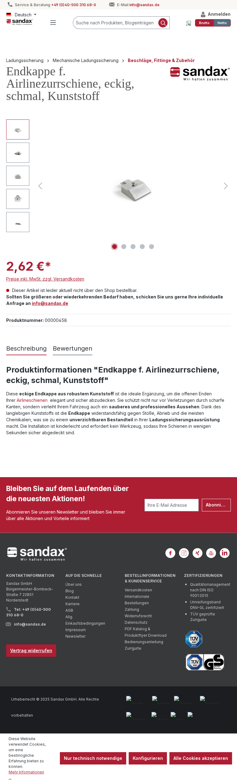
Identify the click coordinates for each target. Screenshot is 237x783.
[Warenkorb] (188, 23)
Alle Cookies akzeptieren (200, 758)
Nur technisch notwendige (93, 758)
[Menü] (53, 22)
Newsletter (75, 636)
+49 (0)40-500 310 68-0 (73, 4)
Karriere (72, 604)
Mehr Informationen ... (26, 775)
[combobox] (115, 22)
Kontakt (72, 597)
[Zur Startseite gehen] (19, 21)
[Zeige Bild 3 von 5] (133, 246)
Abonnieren (218, 504)
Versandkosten (138, 590)
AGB (69, 610)
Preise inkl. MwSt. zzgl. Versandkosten (45, 278)
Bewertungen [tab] (72, 348)
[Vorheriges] (40, 186)
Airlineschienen (33, 400)
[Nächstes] (226, 186)
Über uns (73, 584)
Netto (222, 22)
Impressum (75, 629)
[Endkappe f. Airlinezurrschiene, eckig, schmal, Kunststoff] (133, 185)
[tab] (26, 348)
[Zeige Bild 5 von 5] (151, 246)
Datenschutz (136, 622)
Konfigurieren (148, 758)
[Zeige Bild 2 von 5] (123, 246)
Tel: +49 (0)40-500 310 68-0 (28, 612)
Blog (69, 591)
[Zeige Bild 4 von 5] (142, 246)
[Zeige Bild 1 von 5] (114, 246)
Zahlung (132, 609)
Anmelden (219, 14)
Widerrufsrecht (138, 616)
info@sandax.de (144, 4)
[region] (118, 185)
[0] (204, 22)
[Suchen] (163, 22)
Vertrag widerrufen (31, 650)
